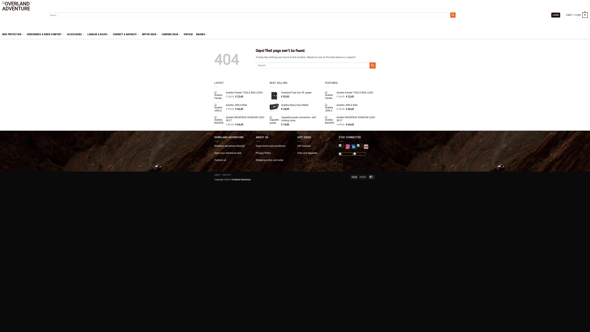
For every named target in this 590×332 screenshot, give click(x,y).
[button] (555, 15)
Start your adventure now (228, 153)
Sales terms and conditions (270, 145)
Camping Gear (170, 34)
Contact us (220, 160)
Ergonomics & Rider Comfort (44, 34)
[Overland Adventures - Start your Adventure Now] (23, 15)
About (217, 175)
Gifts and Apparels (307, 153)
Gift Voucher (304, 145)
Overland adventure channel (229, 145)
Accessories (74, 34)
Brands (200, 34)
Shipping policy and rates (269, 160)
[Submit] (453, 15)
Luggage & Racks (97, 34)
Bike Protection (12, 34)
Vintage (188, 34)
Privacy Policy (263, 153)
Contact (226, 175)
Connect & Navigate (125, 34)
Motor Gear (149, 34)
